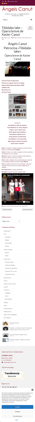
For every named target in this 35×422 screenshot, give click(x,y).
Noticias (6, 302)
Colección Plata (9, 262)
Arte (5, 234)
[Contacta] (3, 1)
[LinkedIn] (16, 387)
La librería (6, 290)
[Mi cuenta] (5, 1)
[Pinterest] (13, 387)
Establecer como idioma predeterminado (13, 4)
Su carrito (13, 1)
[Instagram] (8, 387)
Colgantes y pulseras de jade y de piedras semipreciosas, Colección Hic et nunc (20, 328)
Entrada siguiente (27, 209)
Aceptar (17, 407)
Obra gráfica (8, 243)
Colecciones (7, 259)
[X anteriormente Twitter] (5, 387)
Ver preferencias (17, 416)
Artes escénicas (21, 37)
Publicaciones (7, 311)
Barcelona (17, 206)
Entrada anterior (7, 209)
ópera (20, 206)
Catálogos (8, 293)
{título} (16, 419)
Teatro (6, 255)
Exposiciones (7, 277)
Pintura (7, 246)
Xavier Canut (24, 206)
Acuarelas (7, 237)
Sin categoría (7, 317)
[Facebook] (3, 387)
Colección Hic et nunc (11, 271)
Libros (6, 296)
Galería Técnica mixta (10, 284)
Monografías (8, 299)
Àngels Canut (7, 37)
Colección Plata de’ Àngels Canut (18, 334)
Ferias (5, 280)
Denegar (17, 411)
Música (26, 37)
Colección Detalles (10, 265)
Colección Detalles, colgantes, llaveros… (20, 339)
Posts (30, 37)
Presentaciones (8, 308)
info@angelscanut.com (9, 362)
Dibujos (7, 240)
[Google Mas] (10, 387)
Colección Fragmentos (11, 268)
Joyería (6, 287)
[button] (32, 390)
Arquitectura (7, 231)
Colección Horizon (10, 274)
